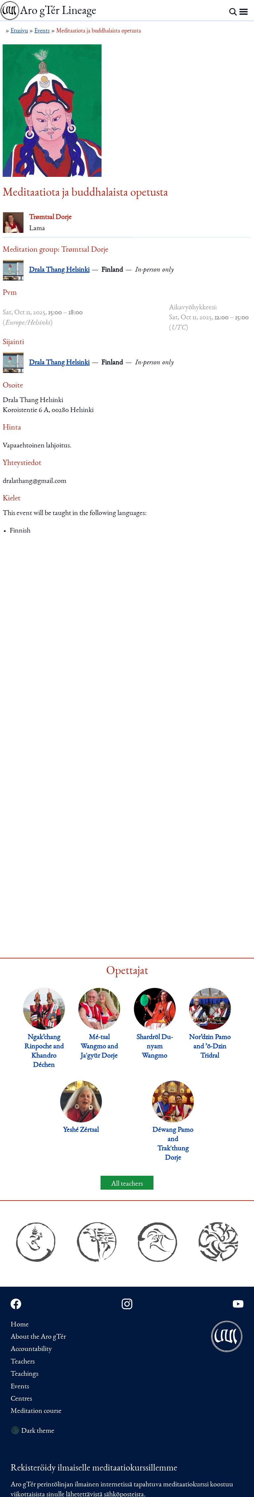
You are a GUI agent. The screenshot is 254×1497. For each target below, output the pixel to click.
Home (20, 1324)
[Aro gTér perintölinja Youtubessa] (238, 1304)
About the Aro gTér (38, 1337)
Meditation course (36, 1411)
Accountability (31, 1349)
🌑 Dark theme (32, 1431)
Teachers (23, 1362)
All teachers (127, 1184)
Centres (21, 1399)
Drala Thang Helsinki (59, 270)
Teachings (24, 1374)
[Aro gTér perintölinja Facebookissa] (16, 1304)
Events (20, 1386)
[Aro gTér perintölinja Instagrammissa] (127, 1304)
